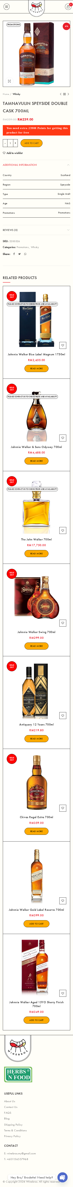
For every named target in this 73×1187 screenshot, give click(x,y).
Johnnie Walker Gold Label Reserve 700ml (36, 910)
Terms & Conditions (15, 1130)
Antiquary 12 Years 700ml (36, 724)
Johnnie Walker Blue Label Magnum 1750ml (36, 354)
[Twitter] (20, 254)
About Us (9, 1101)
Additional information (20, 165)
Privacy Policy (12, 1136)
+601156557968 (17, 1159)
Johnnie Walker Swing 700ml (37, 632)
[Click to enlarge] (9, 81)
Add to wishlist (14, 153)
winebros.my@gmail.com (21, 1153)
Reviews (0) (10, 230)
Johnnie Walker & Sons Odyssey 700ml (36, 447)
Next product (68, 94)
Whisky (16, 94)
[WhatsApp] (26, 254)
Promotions (23, 247)
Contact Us (10, 1107)
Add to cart (32, 143)
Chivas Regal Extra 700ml (36, 817)
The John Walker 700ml (36, 539)
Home (6, 94)
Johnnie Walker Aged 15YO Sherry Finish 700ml (36, 1004)
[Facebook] (14, 254)
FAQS (7, 1113)
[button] (36, 923)
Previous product (61, 94)
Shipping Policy (13, 1124)
